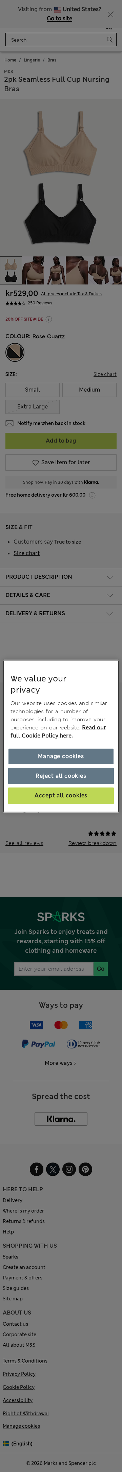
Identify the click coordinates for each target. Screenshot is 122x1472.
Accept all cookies (61, 795)
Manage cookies (61, 756)
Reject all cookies (61, 775)
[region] (61, 735)
